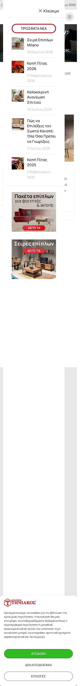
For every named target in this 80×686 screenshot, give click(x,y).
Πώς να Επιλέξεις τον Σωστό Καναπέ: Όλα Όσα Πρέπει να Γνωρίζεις (41, 131)
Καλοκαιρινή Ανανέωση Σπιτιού (38, 97)
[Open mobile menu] (69, 17)
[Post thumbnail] (18, 46)
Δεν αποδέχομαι (38, 665)
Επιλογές (38, 676)
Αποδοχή (38, 654)
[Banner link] (34, 212)
